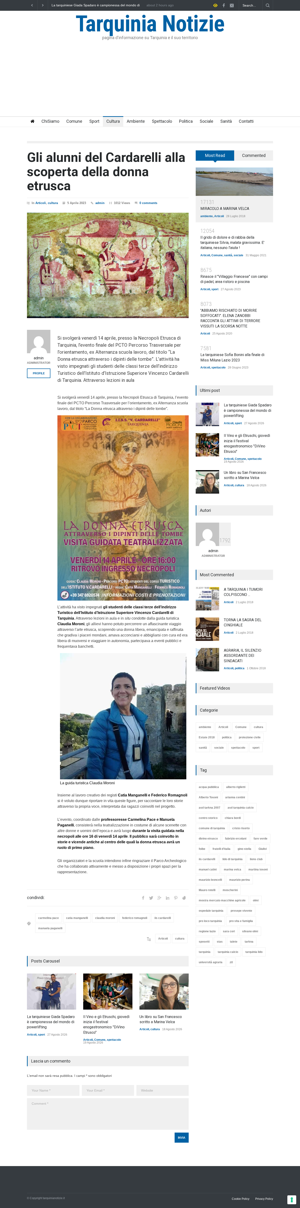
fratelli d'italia (221, 849)
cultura (53, 203)
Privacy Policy (264, 1199)
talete (233, 941)
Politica (186, 121)
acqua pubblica (209, 787)
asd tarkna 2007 (209, 807)
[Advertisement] (150, 81)
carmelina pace (48, 918)
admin (100, 203)
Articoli (40, 203)
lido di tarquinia (232, 859)
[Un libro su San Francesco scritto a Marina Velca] (164, 992)
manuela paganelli (50, 928)
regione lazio (207, 931)
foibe (202, 849)
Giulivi (263, 849)
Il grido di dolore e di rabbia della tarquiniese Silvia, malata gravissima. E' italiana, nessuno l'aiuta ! (232, 242)
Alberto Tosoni (208, 797)
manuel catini (208, 869)
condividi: (36, 898)
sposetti (204, 941)
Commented (254, 155)
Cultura (113, 121)
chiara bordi (233, 818)
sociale (238, 255)
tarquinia (204, 952)
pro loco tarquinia (210, 921)
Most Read (215, 155)
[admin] (38, 341)
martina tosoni (258, 869)
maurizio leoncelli (210, 879)
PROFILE (39, 373)
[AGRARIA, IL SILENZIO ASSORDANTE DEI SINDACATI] (207, 659)
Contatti (246, 121)
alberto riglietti (235, 787)
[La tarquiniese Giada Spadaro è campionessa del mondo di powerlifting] (51, 992)
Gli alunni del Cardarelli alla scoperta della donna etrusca (106, 171)
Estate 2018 (207, 737)
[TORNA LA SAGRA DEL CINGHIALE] (207, 629)
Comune (74, 121)
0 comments (148, 203)
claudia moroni (105, 918)
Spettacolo (162, 121)
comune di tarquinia (212, 828)
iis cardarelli (162, 918)
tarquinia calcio (228, 952)
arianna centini (235, 797)
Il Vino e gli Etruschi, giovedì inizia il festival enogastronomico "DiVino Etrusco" (97, 5)
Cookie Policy (240, 1199)
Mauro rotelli (207, 890)
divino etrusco (208, 838)
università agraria (210, 962)
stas (220, 941)
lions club (256, 859)
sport (41, 1034)
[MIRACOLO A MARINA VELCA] (234, 181)
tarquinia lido (253, 952)
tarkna (249, 941)
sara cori (229, 931)
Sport (94, 121)
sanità (228, 255)
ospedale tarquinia (211, 910)
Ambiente (136, 121)
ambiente (206, 216)
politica (239, 668)
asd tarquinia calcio (241, 807)
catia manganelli (77, 918)
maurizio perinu (239, 879)
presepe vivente (241, 910)
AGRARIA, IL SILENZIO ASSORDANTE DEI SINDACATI (242, 655)
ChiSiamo (50, 121)
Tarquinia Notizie (150, 24)
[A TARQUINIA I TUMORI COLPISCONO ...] (207, 598)
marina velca (232, 869)
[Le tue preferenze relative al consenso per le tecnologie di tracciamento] (291, 1199)
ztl (231, 962)
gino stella (244, 849)
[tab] (215, 157)
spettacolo (114, 1039)
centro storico (208, 818)
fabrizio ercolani (235, 838)
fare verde (260, 838)
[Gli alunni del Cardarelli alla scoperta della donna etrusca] (108, 265)
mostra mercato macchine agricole (222, 900)
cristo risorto (241, 828)
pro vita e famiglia (241, 921)
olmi (256, 900)
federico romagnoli (134, 918)
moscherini (230, 890)
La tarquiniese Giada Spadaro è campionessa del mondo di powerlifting (51, 1022)
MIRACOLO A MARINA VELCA (224, 208)
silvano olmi (250, 931)
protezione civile (250, 737)
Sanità (226, 121)
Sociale (206, 121)
